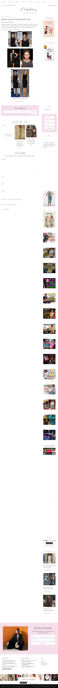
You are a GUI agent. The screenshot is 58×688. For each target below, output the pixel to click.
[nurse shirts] (49, 394)
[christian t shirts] (49, 242)
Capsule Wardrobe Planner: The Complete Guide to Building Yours (9, 661)
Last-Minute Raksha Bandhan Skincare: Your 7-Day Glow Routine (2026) (9, 663)
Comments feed (44, 663)
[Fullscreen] (54, 453)
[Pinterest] (8, 668)
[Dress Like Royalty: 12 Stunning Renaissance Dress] (54, 540)
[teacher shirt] (49, 379)
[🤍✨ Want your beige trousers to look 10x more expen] (45, 540)
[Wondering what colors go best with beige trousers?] (48, 540)
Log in (42, 660)
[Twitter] (6, 668)
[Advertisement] (49, 85)
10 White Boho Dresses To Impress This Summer (29, 661)
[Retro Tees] (49, 318)
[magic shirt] (49, 439)
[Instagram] (11, 668)
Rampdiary (29, 9)
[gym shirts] (49, 333)
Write (3, 686)
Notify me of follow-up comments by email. (11, 199)
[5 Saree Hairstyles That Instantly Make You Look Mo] (50, 540)
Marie (23, 666)
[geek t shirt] (49, 424)
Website (3, 190)
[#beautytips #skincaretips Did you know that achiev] (51, 540)
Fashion (2, 16)
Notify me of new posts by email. (9, 204)
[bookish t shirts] (49, 272)
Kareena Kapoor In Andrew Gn (8, 135)
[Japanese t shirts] (49, 257)
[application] (49, 451)
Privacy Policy (20, 686)
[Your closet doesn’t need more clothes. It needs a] (43, 540)
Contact (8, 686)
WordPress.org (44, 664)
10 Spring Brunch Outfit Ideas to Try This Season (28, 666)
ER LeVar (23, 662)
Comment (3, 159)
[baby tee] (49, 348)
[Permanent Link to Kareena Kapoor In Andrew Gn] (8, 125)
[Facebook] (3, 668)
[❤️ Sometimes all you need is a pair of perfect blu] (46, 540)
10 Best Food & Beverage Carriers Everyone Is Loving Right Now (28, 663)
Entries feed (43, 661)
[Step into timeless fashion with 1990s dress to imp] (53, 540)
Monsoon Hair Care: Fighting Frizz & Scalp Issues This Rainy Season (9, 666)
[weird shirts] (49, 287)
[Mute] (52, 453)
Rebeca (23, 660)
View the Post (47, 591)
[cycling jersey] (49, 303)
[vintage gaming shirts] (49, 363)
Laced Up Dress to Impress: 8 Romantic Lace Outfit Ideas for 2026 (20, 144)
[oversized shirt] (49, 409)
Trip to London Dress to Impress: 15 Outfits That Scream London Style (31, 141)
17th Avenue (51, 686)
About (13, 686)
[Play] (44, 453)
